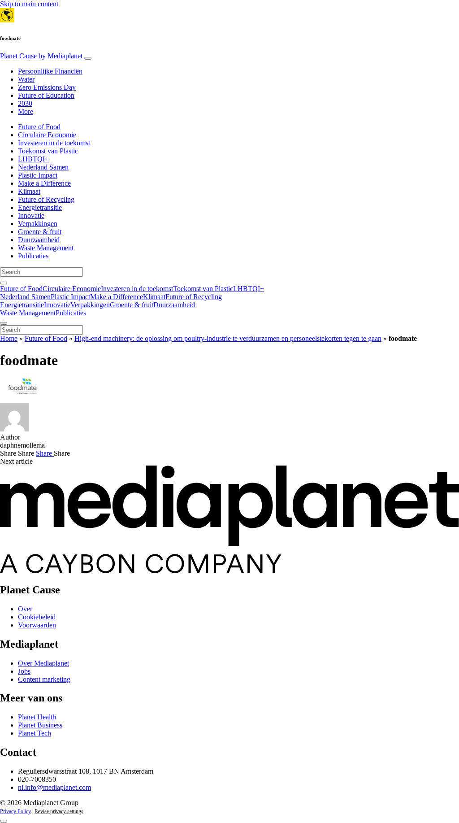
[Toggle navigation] (87, 58)
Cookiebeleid (37, 617)
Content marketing (44, 679)
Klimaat (29, 191)
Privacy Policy (15, 811)
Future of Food (39, 127)
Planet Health (37, 717)
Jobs (24, 671)
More (25, 111)
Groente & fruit (39, 231)
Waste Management (46, 248)
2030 (25, 103)
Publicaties (33, 256)
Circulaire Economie (47, 135)
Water (26, 79)
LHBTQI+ (33, 159)
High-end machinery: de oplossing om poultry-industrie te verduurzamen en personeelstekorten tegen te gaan (227, 338)
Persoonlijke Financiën (50, 71)
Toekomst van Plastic (48, 151)
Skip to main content (29, 4)
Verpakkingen (37, 223)
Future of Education (46, 95)
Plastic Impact (37, 175)
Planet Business (40, 725)
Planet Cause (41, 56)
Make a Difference (44, 183)
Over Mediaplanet (43, 663)
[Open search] (3, 283)
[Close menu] (3, 323)
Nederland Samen (43, 167)
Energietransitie (40, 207)
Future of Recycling (46, 199)
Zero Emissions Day (47, 87)
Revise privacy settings (59, 811)
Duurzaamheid (39, 240)
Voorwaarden (37, 625)
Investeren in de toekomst (54, 143)
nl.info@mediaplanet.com (54, 787)
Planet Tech (34, 733)
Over (25, 609)
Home (8, 338)
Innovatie (31, 215)
